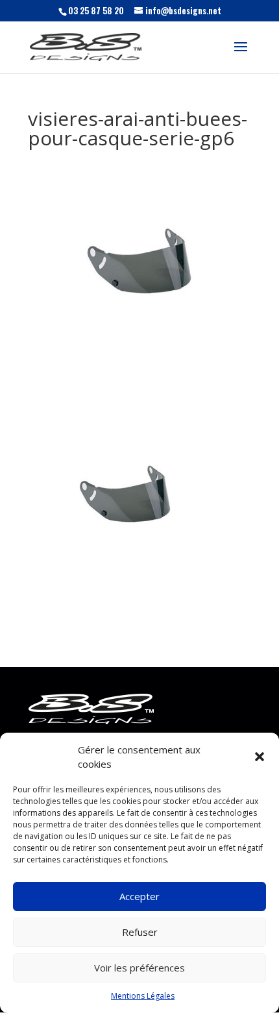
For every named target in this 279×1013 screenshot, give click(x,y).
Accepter (139, 896)
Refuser (140, 931)
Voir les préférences (139, 967)
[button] (259, 756)
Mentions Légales (143, 995)
